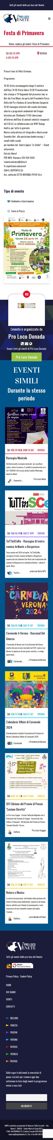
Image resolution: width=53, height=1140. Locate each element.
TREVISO (13, 1061)
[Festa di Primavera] (26, 249)
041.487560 (39, 1134)
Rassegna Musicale (16, 458)
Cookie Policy (26, 976)
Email (8, 1092)
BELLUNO (14, 1018)
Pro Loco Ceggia (39, 830)
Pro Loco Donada (26, 336)
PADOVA (13, 1032)
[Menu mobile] (49, 18)
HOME (8, 985)
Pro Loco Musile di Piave (36, 916)
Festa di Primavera (40, 44)
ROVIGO (13, 1047)
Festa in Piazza (18, 211)
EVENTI (9, 999)
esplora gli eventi (23, 44)
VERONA (14, 1039)
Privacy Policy (12, 976)
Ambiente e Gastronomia (22, 201)
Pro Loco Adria (40, 479)
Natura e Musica (15, 892)
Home (11, 44)
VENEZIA (14, 1025)
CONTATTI (10, 1006)
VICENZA (14, 1054)
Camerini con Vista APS (36, 571)
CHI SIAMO (11, 992)
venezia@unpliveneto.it (17, 1134)
